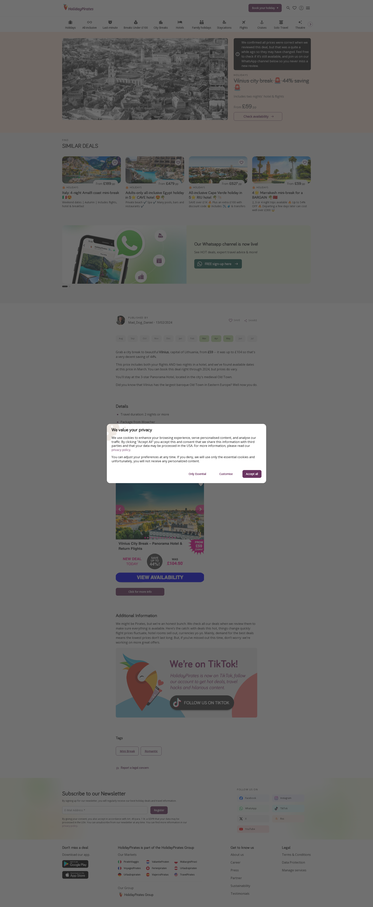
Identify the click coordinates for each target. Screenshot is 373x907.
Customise (226, 474)
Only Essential (197, 474)
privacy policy (121, 450)
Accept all (252, 474)
